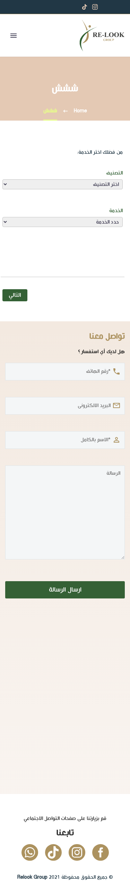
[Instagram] (95, 7)
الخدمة (116, 211)
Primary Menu (13, 35)
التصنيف (114, 173)
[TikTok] (84, 7)
